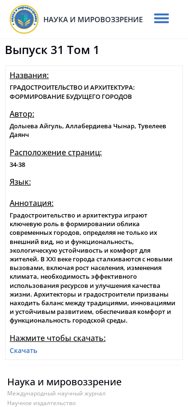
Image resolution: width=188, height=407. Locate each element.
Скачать (23, 350)
